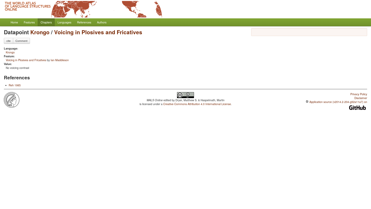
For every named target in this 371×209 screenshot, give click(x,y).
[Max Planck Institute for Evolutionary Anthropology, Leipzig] (11, 99)
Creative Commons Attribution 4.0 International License (197, 104)
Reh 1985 (15, 85)
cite (8, 40)
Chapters (46, 22)
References (84, 22)
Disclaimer (360, 98)
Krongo (39, 32)
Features (29, 22)
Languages (64, 22)
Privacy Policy (358, 94)
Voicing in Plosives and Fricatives (98, 32)
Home (14, 22)
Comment (21, 40)
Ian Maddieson (60, 60)
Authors (101, 22)
